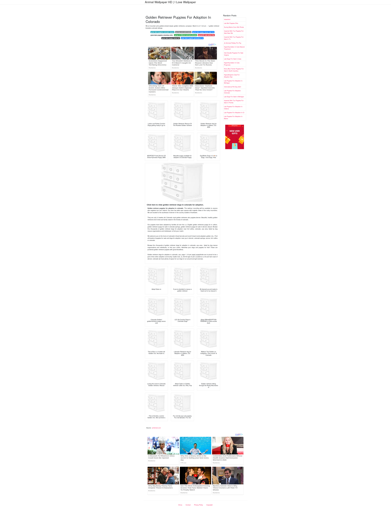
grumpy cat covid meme (183, 32)
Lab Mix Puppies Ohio (231, 23)
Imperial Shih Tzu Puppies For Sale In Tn (234, 38)
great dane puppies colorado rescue (162, 32)
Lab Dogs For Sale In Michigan (234, 97)
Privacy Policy (198, 505)
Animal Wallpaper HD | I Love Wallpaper (170, 2)
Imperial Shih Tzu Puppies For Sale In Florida (234, 101)
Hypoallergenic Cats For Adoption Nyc (232, 76)
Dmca (180, 505)
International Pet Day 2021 (232, 87)
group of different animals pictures (186, 35)
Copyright (209, 505)
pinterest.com (156, 428)
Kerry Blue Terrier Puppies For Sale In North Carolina (234, 70)
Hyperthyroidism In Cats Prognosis (231, 64)
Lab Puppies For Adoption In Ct (234, 112)
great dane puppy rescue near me (203, 32)
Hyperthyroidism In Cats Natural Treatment (234, 48)
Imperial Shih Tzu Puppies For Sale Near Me (234, 32)
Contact (188, 505)
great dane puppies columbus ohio (162, 35)
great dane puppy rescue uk (170, 38)
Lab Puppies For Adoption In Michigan (233, 82)
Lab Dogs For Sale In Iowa (232, 59)
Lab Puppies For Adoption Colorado (232, 92)
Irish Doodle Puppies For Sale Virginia (233, 54)
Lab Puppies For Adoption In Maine (233, 117)
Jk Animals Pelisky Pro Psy (232, 43)
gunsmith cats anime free (206, 35)
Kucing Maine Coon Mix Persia (234, 27)
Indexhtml (227, 19)
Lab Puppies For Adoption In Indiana (233, 107)
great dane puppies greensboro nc (192, 38)
